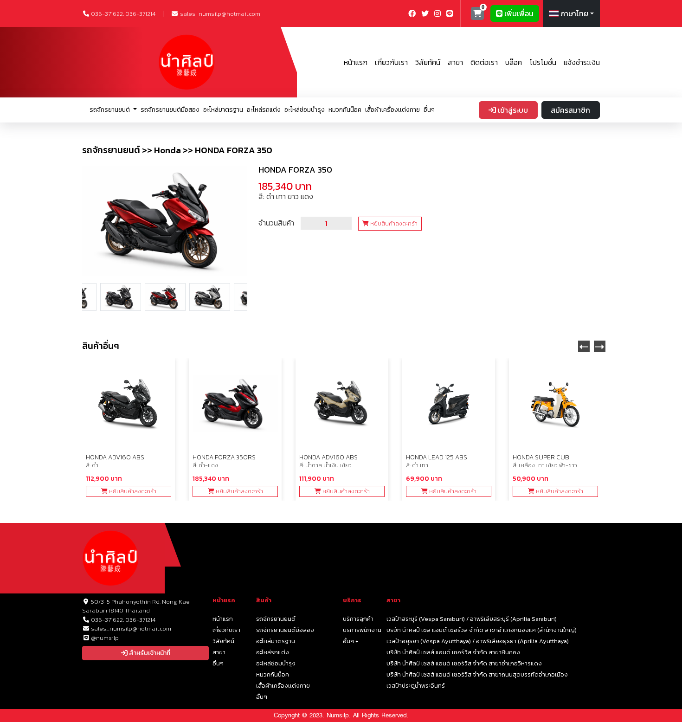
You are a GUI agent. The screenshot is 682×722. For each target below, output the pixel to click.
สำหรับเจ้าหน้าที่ (149, 653)
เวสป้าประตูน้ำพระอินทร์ (415, 685)
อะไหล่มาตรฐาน (223, 110)
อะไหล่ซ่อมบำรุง (304, 110)
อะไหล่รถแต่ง (264, 110)
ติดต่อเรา (484, 62)
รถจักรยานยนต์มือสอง (170, 110)
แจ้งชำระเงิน (582, 62)
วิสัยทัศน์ (427, 62)
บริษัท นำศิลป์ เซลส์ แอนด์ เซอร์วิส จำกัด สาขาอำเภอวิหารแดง (464, 663)
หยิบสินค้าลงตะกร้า (393, 223)
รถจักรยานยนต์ (276, 618)
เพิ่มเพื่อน (518, 13)
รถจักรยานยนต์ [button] (110, 110)
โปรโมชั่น (542, 62)
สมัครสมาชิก (570, 110)
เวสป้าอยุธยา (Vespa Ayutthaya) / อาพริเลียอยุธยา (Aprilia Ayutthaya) (477, 641)
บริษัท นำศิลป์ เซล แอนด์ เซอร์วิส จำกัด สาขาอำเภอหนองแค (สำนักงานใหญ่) (481, 629)
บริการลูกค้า (358, 618)
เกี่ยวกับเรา (391, 62)
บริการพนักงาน (362, 629)
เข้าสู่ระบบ (512, 110)
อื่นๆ (429, 110)
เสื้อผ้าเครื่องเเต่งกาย (392, 110)
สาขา (455, 62)
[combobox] (571, 13)
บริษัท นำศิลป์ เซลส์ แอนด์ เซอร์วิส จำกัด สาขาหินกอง (453, 652)
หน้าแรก (355, 62)
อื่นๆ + (351, 641)
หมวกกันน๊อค (344, 110)
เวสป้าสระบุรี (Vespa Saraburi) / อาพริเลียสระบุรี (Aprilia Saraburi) (471, 618)
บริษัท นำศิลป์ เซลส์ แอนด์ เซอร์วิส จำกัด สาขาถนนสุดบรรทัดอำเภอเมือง (477, 674)
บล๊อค (513, 62)
